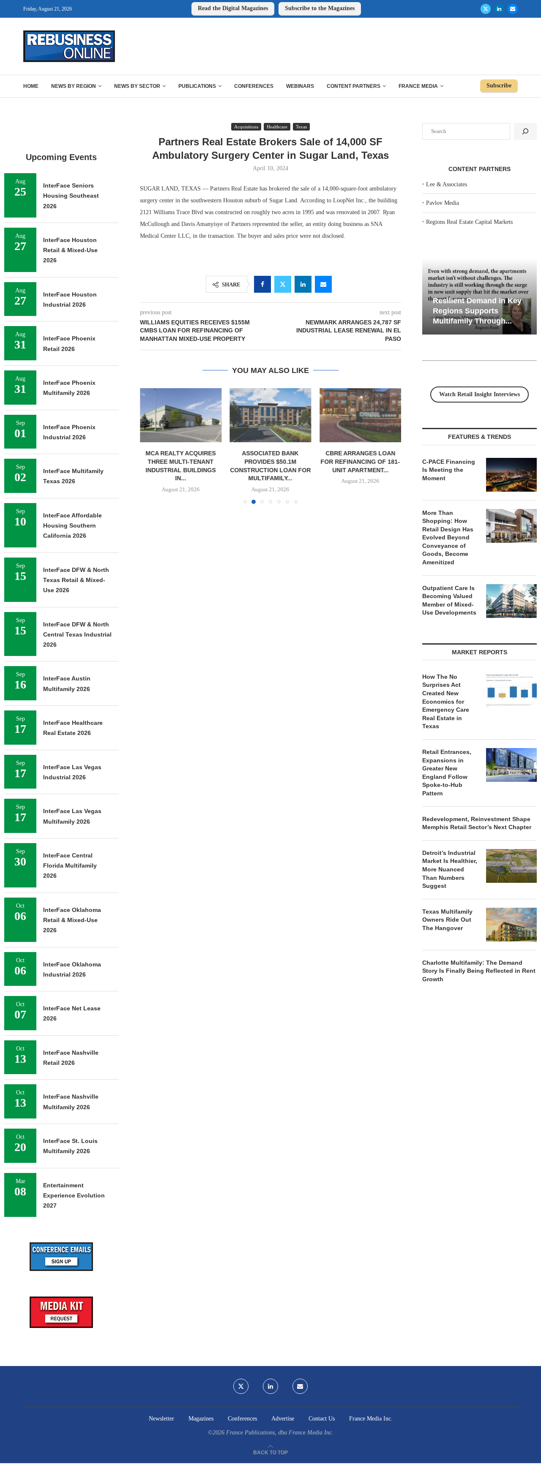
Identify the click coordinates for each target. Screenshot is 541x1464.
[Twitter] (486, 9)
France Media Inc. (371, 1418)
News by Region (73, 86)
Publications (197, 86)
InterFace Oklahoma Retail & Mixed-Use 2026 (72, 920)
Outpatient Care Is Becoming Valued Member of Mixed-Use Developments (449, 600)
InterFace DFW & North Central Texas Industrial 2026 (77, 634)
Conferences (253, 86)
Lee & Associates (446, 184)
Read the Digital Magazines (233, 8)
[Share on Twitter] (282, 284)
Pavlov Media (442, 203)
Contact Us (322, 1418)
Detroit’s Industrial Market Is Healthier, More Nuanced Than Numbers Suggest (449, 869)
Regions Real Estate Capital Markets (469, 222)
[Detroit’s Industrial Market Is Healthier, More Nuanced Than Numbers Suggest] (511, 866)
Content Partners (353, 86)
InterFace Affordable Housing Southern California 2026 (72, 525)
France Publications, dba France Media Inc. (279, 1432)
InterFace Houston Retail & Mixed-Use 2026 (70, 250)
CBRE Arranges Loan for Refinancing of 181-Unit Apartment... (360, 461)
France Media (418, 86)
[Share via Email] (323, 284)
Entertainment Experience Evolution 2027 (74, 1195)
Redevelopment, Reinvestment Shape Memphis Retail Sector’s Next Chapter (476, 823)
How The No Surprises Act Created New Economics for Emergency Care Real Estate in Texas (445, 701)
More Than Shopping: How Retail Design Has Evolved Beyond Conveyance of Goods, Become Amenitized (447, 537)
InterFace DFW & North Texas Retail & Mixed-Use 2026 (76, 580)
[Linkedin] (499, 9)
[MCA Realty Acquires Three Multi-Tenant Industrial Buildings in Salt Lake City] (180, 415)
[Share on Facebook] (262, 284)
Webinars (300, 86)
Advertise (282, 1418)
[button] (151, 445)
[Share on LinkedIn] (303, 284)
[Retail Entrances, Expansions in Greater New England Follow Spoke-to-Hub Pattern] (511, 765)
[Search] (525, 131)
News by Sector (137, 86)
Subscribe (498, 85)
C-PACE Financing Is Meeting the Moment (448, 470)
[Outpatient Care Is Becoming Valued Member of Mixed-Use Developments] (511, 601)
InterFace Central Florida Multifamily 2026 (70, 865)
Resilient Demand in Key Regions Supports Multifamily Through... (477, 310)
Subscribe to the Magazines (320, 8)
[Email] (513, 9)
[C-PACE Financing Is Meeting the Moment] (511, 475)
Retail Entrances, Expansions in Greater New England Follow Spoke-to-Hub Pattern (446, 772)
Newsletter (161, 1418)
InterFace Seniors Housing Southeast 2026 (71, 196)
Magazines (201, 1418)
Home (30, 86)
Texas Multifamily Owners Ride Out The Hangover (447, 919)
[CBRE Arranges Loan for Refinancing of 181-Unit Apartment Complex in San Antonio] (360, 415)
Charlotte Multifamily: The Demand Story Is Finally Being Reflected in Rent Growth (479, 970)
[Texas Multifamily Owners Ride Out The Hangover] (511, 925)
